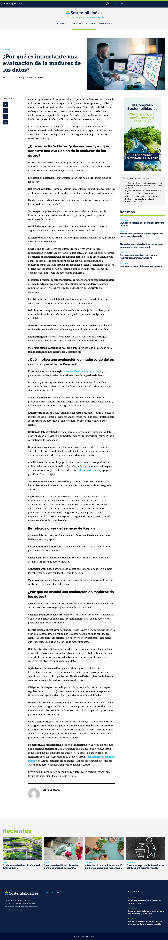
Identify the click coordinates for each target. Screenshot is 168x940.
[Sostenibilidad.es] (84, 12)
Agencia (6, 49)
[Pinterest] (5, 116)
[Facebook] (5, 104)
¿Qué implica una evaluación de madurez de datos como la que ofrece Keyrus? (143, 192)
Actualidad (124, 220)
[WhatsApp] (5, 122)
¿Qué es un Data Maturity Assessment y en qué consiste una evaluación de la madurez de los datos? (143, 185)
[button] (107, 4)
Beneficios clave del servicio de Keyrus (143, 196)
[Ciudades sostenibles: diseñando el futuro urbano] (22, 848)
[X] (5, 110)
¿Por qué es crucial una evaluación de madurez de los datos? (141, 200)
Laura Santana (36, 78)
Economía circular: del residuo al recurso (141, 266)
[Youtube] (127, 4)
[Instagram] (116, 4)
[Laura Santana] (34, 794)
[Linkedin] (122, 4)
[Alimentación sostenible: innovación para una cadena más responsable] (104, 848)
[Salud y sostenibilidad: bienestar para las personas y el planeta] (63, 848)
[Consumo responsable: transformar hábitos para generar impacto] (145, 848)
